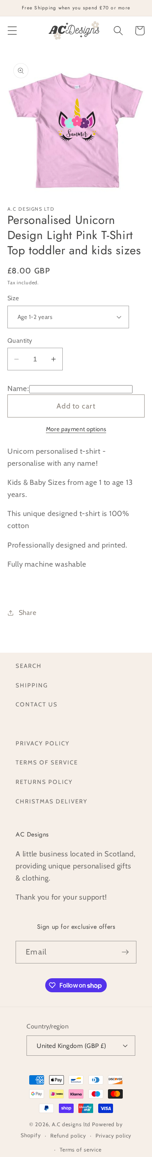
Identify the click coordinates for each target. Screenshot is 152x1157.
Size (13, 298)
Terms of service (81, 1149)
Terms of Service (47, 762)
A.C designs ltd (71, 1124)
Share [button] (28, 612)
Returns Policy (44, 781)
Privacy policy (113, 1135)
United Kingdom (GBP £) (71, 1046)
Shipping (32, 685)
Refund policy (68, 1135)
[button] (12, 30)
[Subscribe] (125, 952)
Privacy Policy (43, 743)
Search (29, 665)
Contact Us (37, 704)
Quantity (19, 340)
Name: (18, 388)
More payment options (76, 429)
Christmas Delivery (52, 801)
